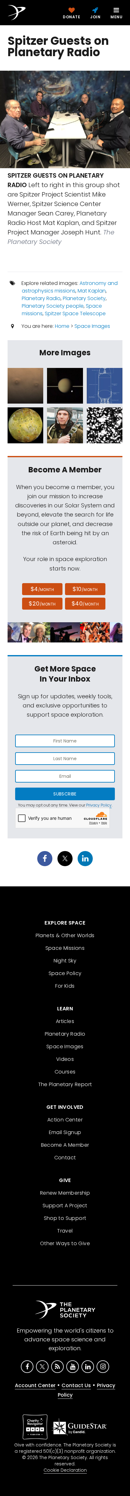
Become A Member (65, 1145)
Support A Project (65, 1205)
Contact (65, 1157)
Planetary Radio (41, 298)
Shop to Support (65, 1218)
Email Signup (65, 1132)
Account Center (35, 1385)
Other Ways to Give (65, 1243)
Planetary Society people (53, 306)
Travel (65, 1230)
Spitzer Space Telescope (75, 313)
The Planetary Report (65, 1084)
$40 (85, 603)
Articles (65, 1021)
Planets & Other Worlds (65, 935)
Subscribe (64, 794)
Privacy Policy (99, 805)
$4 (42, 589)
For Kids (64, 986)
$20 (42, 603)
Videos (65, 1059)
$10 (85, 589)
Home (62, 326)
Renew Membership (65, 1193)
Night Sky (65, 960)
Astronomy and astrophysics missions (70, 287)
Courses (65, 1071)
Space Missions (65, 948)
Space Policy (65, 973)
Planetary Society (84, 298)
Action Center (65, 1119)
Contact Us (76, 1385)
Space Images (92, 326)
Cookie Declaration (65, 1470)
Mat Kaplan (92, 290)
